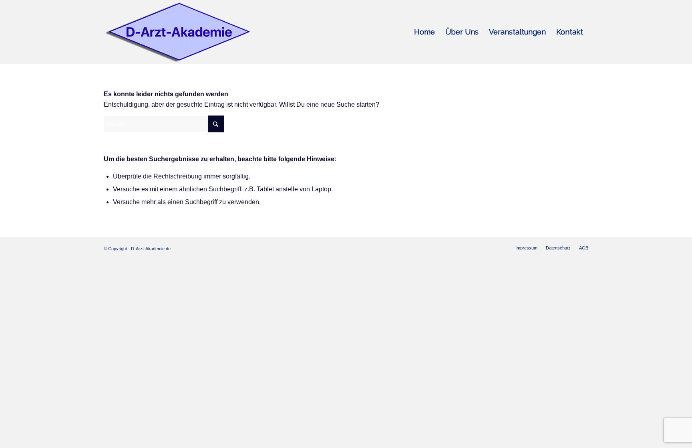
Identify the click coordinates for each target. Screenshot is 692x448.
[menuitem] (424, 32)
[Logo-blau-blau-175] (178, 32)
